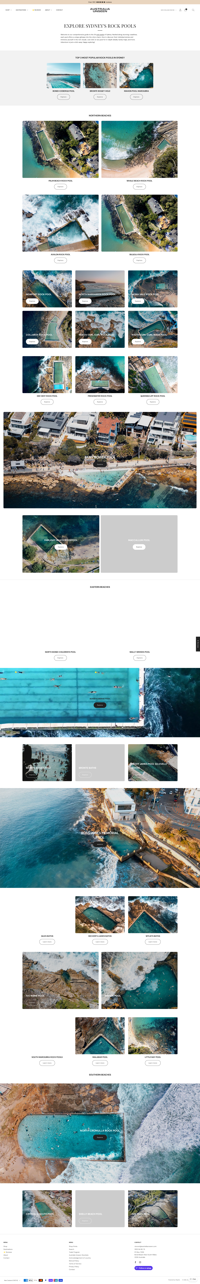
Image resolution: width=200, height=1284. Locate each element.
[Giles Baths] (47, 914)
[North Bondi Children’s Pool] (60, 620)
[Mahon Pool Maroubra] (136, 75)
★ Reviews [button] (198, 644)
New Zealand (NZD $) (168, 10)
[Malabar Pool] (100, 1035)
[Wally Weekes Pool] (140, 620)
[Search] (193, 10)
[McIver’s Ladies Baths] (100, 914)
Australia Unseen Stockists (78, 1255)
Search (71, 1249)
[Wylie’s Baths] (153, 914)
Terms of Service (75, 1264)
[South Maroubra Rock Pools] (47, 1035)
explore (138, 775)
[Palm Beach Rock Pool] (60, 149)
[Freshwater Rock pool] (100, 374)
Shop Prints (73, 1246)
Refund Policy (74, 1261)
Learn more (47, 942)
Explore (63, 97)
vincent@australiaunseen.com (145, 1246)
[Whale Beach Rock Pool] (139, 149)
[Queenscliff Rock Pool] (153, 374)
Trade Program (74, 1252)
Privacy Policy (74, 1267)
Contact (59, 10)
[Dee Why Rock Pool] (47, 374)
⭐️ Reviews (36, 10)
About (47, 10)
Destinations (21, 10)
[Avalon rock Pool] (60, 223)
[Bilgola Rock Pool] (139, 223)
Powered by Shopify (174, 1280)
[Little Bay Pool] (153, 1035)
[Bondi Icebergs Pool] (63, 75)
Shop (8, 10)
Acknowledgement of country (80, 1258)
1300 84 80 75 (139, 1249)
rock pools (100, 35)
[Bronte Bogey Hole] (100, 75)
